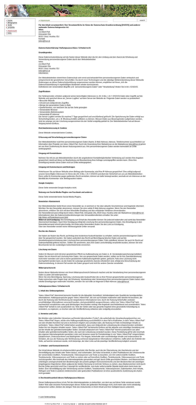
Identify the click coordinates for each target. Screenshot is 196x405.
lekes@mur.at (44, 41)
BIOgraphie (12, 23)
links (9, 33)
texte (9, 25)
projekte (11, 27)
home (9, 20)
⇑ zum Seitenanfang (46, 397)
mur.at (72, 404)
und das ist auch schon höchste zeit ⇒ (92, 404)
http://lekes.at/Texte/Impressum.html (53, 217)
